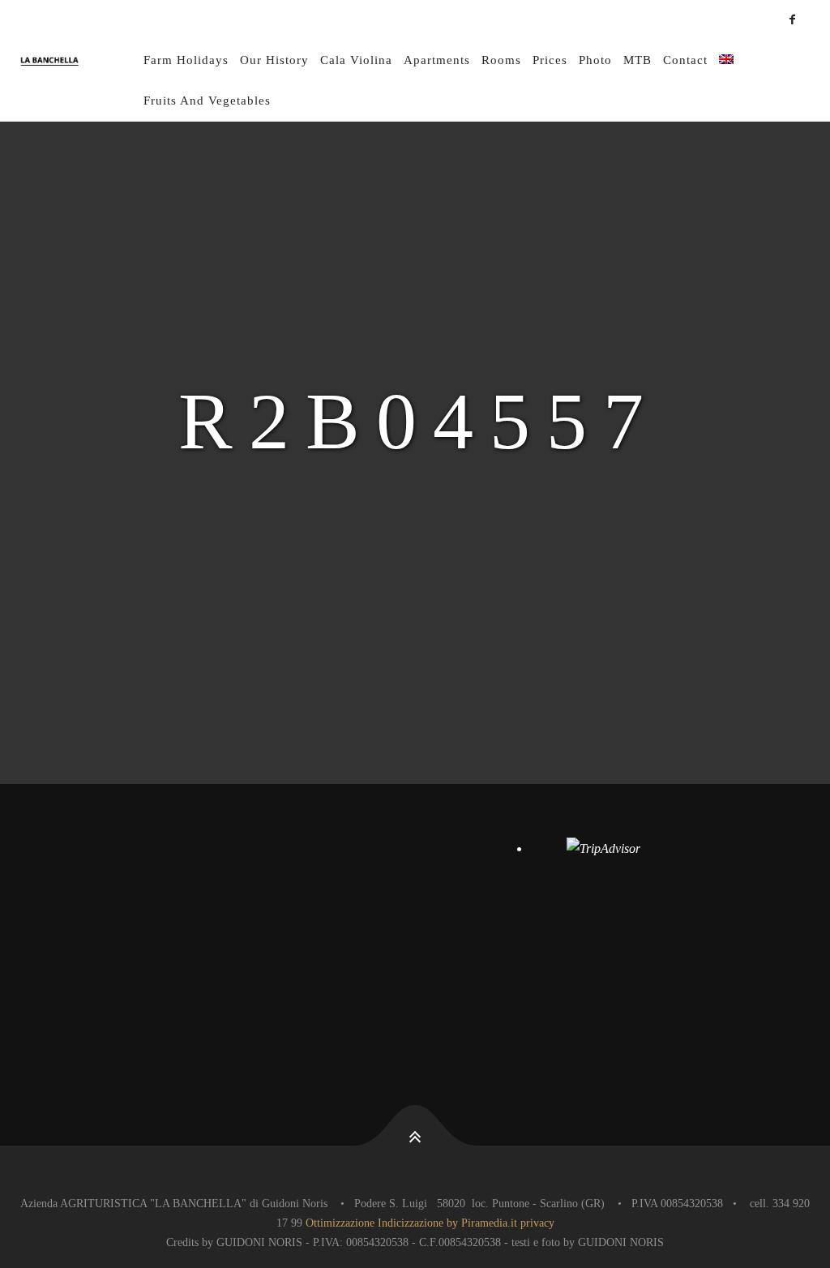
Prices (550, 60)
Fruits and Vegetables (207, 100)
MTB (637, 60)
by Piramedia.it (482, 1223)
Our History (274, 60)
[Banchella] (79, 61)
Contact (685, 60)
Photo (595, 60)
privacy (537, 1223)
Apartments (437, 60)
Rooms (501, 60)
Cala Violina (356, 60)
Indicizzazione (410, 1223)
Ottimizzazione (340, 1223)
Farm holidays (186, 60)
